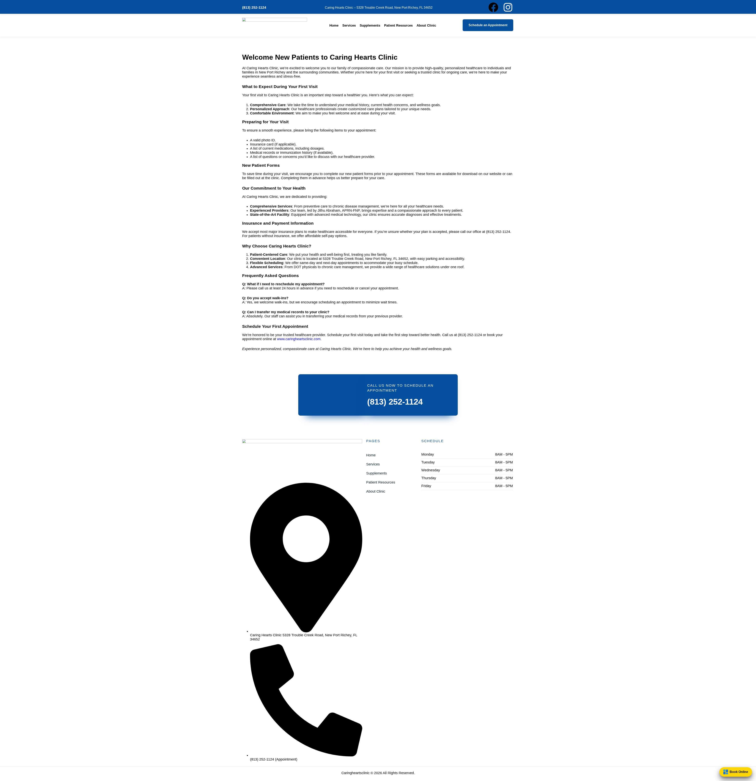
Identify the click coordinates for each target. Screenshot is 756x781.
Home (333, 25)
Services (349, 25)
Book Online (739, 771)
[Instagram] (508, 7)
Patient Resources (398, 25)
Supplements (370, 25)
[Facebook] (493, 7)
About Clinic (426, 25)
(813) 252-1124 (395, 401)
